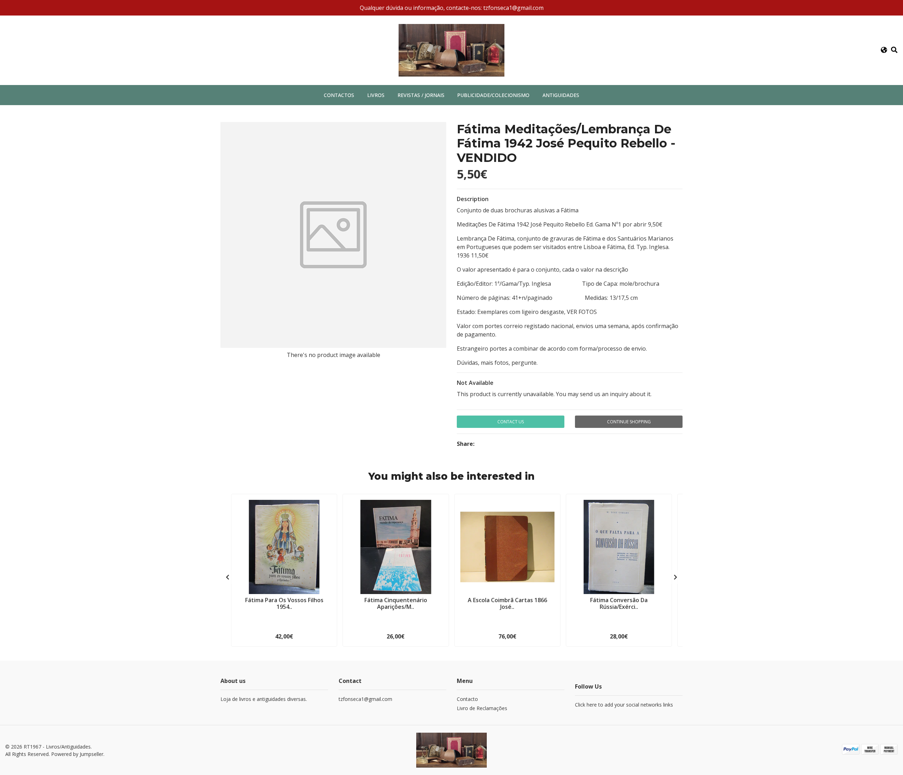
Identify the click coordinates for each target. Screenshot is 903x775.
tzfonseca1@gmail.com (365, 699)
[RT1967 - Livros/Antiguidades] (451, 50)
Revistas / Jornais (421, 95)
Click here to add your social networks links (624, 704)
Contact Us (510, 422)
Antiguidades (561, 95)
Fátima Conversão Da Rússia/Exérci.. (619, 603)
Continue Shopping (629, 422)
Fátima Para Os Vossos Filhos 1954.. (284, 603)
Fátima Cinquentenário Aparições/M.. (395, 603)
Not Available (475, 383)
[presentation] (227, 577)
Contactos (339, 95)
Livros (375, 95)
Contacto (467, 699)
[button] (883, 50)
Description (473, 199)
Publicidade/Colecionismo (493, 95)
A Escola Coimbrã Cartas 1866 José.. (507, 603)
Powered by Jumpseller (77, 754)
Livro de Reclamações (482, 708)
